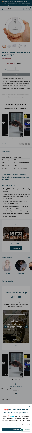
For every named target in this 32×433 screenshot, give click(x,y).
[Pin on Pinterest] (23, 144)
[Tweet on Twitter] (26, 144)
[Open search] (23, 9)
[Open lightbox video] (16, 124)
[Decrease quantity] (9, 68)
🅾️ (8, 416)
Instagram (12, 416)
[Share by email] (29, 144)
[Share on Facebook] (20, 144)
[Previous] (3, 123)
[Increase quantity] (17, 68)
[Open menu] (2, 9)
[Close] (29, 407)
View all (28, 257)
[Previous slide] (5, 326)
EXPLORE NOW (16, 248)
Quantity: (4, 69)
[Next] (28, 123)
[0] (29, 9)
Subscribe (16, 429)
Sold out (16, 74)
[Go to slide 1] (15, 345)
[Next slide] (26, 326)
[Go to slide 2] (16, 345)
